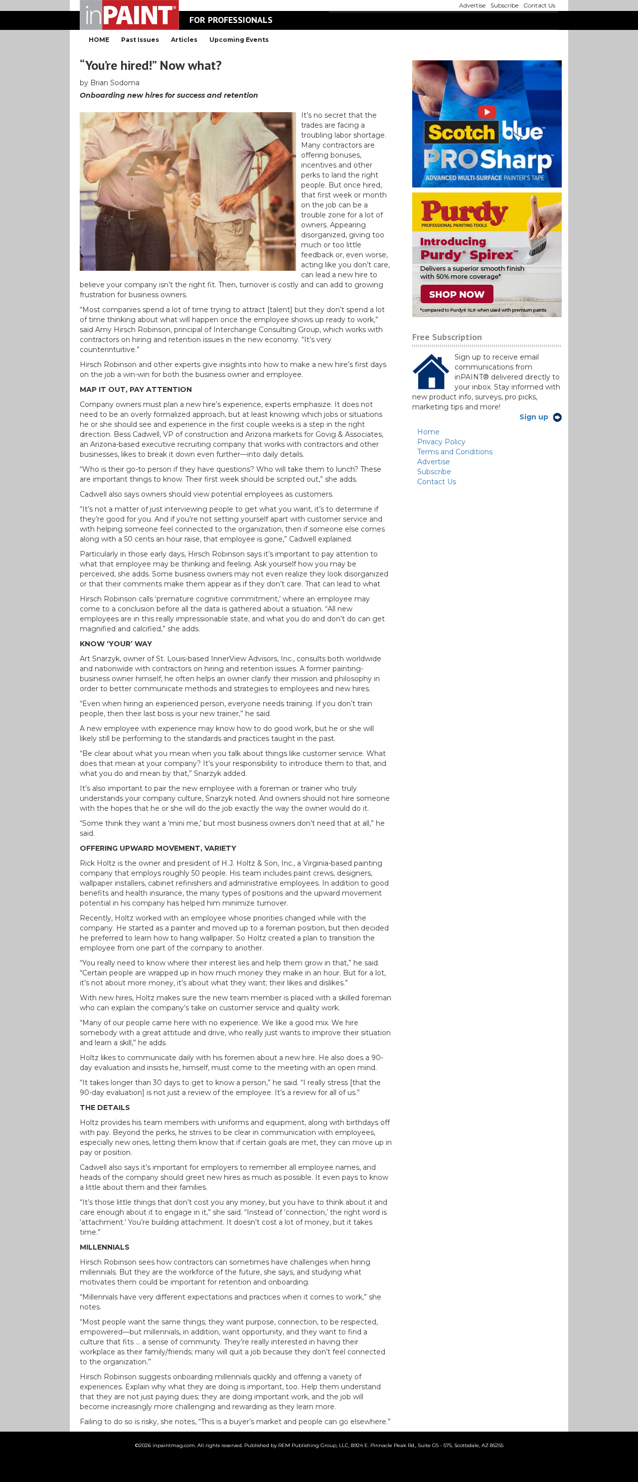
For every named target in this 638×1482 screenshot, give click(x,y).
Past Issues (140, 39)
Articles (184, 39)
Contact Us (436, 481)
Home (428, 431)
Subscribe (434, 471)
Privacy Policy (441, 441)
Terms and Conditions (454, 451)
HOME (99, 39)
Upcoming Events (239, 39)
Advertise (433, 461)
